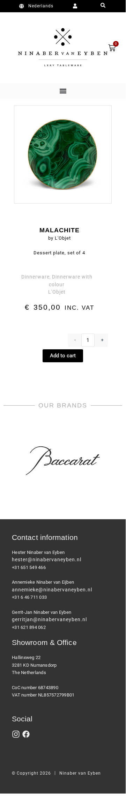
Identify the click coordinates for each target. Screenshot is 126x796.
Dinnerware (35, 277)
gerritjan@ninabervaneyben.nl (49, 619)
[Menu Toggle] (63, 91)
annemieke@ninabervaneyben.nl (52, 589)
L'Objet (57, 292)
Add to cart (63, 355)
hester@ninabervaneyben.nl (46, 559)
